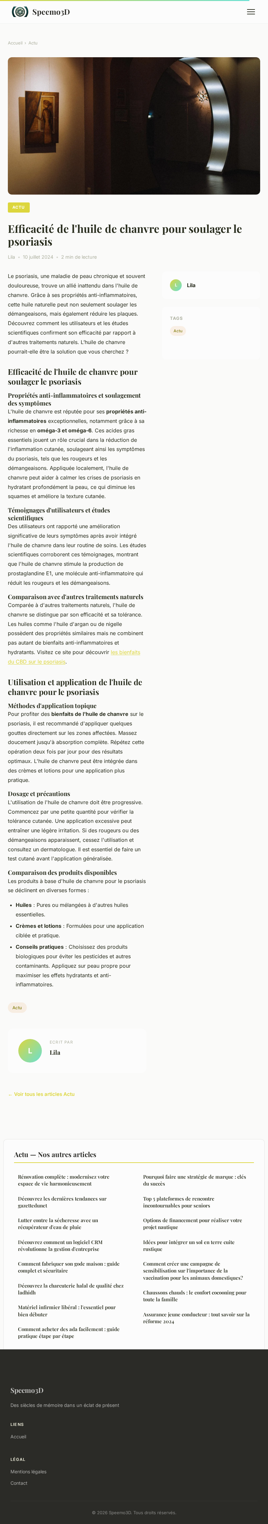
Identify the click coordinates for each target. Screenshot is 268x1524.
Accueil (15, 42)
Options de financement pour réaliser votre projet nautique (192, 1223)
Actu (33, 42)
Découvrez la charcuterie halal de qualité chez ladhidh (71, 1289)
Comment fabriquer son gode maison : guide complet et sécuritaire (69, 1267)
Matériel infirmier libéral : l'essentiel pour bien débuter (67, 1310)
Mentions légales (28, 1471)
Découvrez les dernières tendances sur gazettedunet (62, 1202)
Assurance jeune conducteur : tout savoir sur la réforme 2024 (196, 1318)
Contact (18, 1483)
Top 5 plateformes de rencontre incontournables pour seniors (178, 1202)
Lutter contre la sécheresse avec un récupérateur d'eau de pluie (58, 1223)
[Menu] (251, 12)
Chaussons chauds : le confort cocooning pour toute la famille (194, 1296)
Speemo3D (51, 12)
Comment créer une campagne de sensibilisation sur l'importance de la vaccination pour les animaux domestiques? (193, 1270)
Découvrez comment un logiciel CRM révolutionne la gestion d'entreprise (60, 1245)
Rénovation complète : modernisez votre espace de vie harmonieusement (63, 1180)
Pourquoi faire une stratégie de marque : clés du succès (194, 1180)
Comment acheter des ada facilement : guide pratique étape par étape (69, 1332)
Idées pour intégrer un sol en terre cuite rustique (189, 1245)
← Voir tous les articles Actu (41, 1094)
